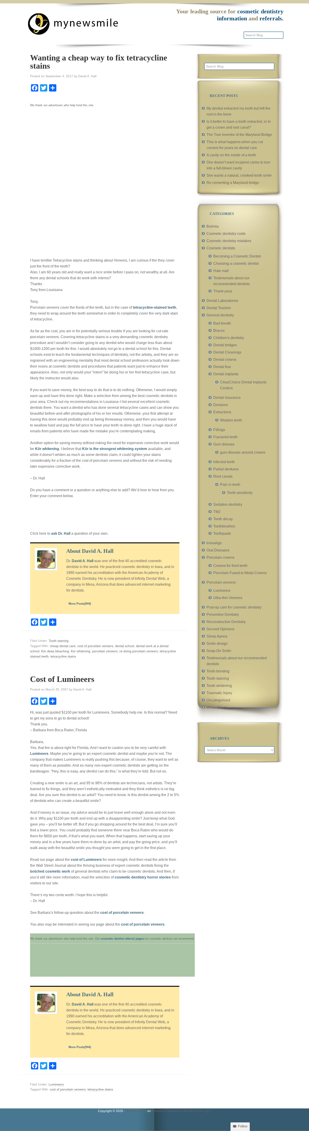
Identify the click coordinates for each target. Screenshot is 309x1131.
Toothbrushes (224, 526)
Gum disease (224, 444)
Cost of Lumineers (62, 679)
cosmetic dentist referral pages (122, 938)
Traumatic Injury (219, 693)
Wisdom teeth (231, 420)
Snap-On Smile (219, 651)
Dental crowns (224, 359)
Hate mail (221, 271)
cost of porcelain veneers (95, 646)
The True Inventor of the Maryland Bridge (239, 135)
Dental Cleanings (227, 352)
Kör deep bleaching (55, 651)
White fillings (217, 707)
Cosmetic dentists (221, 248)
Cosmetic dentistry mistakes (229, 241)
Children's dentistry (228, 338)
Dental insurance (227, 397)
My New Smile (136, 1111)
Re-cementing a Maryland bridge (233, 183)
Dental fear (222, 367)
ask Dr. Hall (60, 533)
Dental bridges (225, 345)
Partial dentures (226, 469)
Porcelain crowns (220, 557)
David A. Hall (82, 561)
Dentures (220, 405)
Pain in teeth (230, 484)
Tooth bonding (218, 671)
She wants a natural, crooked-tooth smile (239, 175)
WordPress (192, 1111)
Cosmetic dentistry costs (226, 234)
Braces (219, 330)
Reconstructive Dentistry (226, 622)
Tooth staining (59, 641)
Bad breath (222, 323)
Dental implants (225, 374)
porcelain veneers (105, 651)
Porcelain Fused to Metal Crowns (240, 573)
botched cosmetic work (50, 871)
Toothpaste (222, 533)
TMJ (216, 512)
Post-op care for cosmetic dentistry (234, 607)
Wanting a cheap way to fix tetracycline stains (98, 61)
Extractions (222, 412)
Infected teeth (224, 462)
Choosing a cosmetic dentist (236, 263)
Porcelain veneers (221, 582)
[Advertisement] (64, 182)
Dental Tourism (219, 308)
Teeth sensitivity (239, 493)
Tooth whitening (219, 686)
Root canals (223, 476)
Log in (206, 1111)
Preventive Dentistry (223, 614)
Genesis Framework (166, 1111)
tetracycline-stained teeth (154, 307)
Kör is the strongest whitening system (114, 449)
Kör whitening (47, 449)
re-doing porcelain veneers (138, 651)
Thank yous (222, 291)
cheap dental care (63, 646)
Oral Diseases (218, 550)
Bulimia (213, 226)
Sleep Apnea (217, 636)
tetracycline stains (63, 656)
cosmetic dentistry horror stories (143, 877)
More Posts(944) (80, 603)
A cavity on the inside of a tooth (231, 155)
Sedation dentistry (227, 504)
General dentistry (220, 315)
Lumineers (39, 754)
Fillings (219, 430)
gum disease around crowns (242, 452)
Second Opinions (220, 629)
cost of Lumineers (86, 859)
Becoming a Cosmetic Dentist (237, 256)
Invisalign (214, 543)
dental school (124, 646)
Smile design (217, 643)
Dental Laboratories (222, 301)
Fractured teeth (225, 437)
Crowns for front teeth (230, 566)
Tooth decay (223, 519)
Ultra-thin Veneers (227, 598)
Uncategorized (218, 700)
